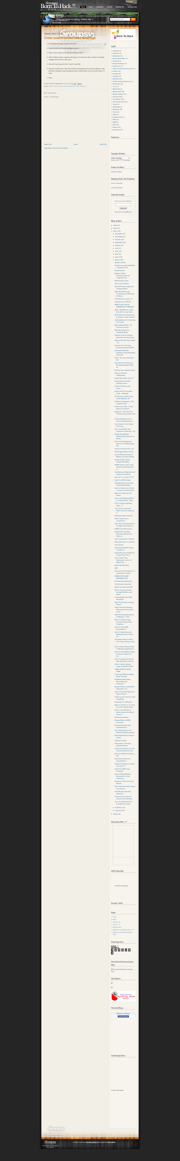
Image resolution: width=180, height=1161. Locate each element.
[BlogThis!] (75, 84)
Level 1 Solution (117, 183)
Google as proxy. (121, 740)
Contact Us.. (117, 922)
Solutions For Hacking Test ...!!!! (123, 930)
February (118, 807)
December (119, 234)
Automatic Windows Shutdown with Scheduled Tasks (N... (125, 353)
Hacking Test (120, 7)
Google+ (116, 76)
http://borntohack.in (92, 1142)
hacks (65, 86)
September (119, 242)
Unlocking (116, 107)
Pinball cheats (120, 270)
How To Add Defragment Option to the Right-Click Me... (124, 444)
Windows (116, 109)
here (74, 43)
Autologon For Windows (123, 702)
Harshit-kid (71, 86)
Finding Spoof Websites (123, 581)
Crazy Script (119, 545)
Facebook (116, 66)
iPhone (115, 127)
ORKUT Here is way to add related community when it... (124, 467)
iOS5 (114, 122)
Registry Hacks (118, 94)
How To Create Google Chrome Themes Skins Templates (123, 622)
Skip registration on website (125, 542)
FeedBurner (127, 212)
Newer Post (48, 144)
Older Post (103, 144)
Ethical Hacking (118, 63)
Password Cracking (121, 717)
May (116, 254)
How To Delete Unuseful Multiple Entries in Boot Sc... (124, 634)
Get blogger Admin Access (124, 451)
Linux (115, 86)
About (91, 7)
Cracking (116, 61)
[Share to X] (77, 84)
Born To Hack (53, 86)
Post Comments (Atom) (60, 148)
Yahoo (115, 112)
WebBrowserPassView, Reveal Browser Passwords (123, 682)
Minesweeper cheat (121, 280)
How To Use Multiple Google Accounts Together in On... (125, 654)
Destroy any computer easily (125, 370)
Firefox (115, 71)
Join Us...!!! (116, 924)
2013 (115, 225)
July (117, 248)
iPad (114, 124)
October (118, 239)
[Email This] (73, 84)
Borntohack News (119, 58)
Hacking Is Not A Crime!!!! (124, 516)
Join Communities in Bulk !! (124, 539)
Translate (126, 160)
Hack (60, 86)
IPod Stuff (116, 84)
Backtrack (116, 56)
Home (83, 7)
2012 (115, 228)
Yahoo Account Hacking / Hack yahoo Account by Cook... (124, 610)
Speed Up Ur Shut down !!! (124, 378)
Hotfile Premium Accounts (122, 81)
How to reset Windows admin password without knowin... (124, 712)
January (118, 810)
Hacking (115, 79)
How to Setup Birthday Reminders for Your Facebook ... (123, 776)
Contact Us (99, 7)
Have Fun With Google (123, 480)
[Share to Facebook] (79, 84)
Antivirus (116, 53)
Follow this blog (123, 1016)
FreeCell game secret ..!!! (123, 299)
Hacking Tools (132, 7)
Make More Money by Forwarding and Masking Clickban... (124, 294)
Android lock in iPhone (123, 302)
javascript (116, 130)
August (118, 245)
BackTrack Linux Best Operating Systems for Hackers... (123, 534)
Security (115, 97)
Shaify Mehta (111, 1142)
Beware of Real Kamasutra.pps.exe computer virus (122, 276)
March (117, 260)
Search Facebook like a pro (124, 449)
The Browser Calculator (123, 584)
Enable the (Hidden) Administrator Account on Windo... (125, 436)
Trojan (115, 104)
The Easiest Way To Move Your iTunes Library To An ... (125, 642)
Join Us (109, 7)
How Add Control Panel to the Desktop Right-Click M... (124, 365)
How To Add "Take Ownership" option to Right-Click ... (123, 560)
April (117, 257)
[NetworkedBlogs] (123, 1013)
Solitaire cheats (120, 262)
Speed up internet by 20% (124, 587)
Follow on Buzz (116, 172)
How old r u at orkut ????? (124, 477)
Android (115, 51)
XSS (116, 568)
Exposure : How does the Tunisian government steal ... (125, 414)
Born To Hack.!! (58, 5)
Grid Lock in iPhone (122, 283)
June (117, 251)
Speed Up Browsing (122, 565)
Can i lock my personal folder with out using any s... (124, 511)
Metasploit (116, 89)
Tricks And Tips (81, 86)
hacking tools (117, 117)
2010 (115, 814)
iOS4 (114, 119)
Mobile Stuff (117, 91)
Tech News (116, 99)
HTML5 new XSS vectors (123, 529)
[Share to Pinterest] (81, 84)
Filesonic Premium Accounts (123, 68)
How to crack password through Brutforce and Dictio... (123, 592)
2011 (115, 231)
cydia (114, 114)
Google (115, 74)
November (119, 236)
